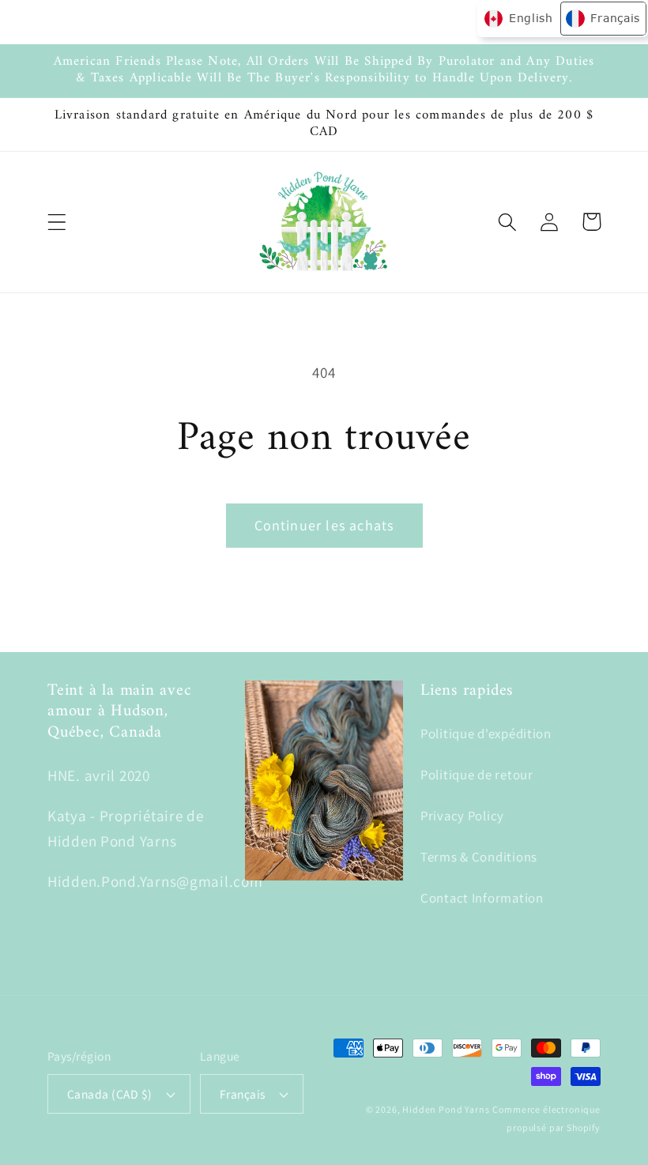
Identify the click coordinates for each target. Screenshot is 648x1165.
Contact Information (482, 898)
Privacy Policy (462, 815)
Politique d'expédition (486, 733)
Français (243, 1094)
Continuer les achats (324, 525)
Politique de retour (476, 774)
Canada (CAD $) (110, 1094)
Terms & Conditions (478, 856)
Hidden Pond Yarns (445, 1109)
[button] (57, 222)
